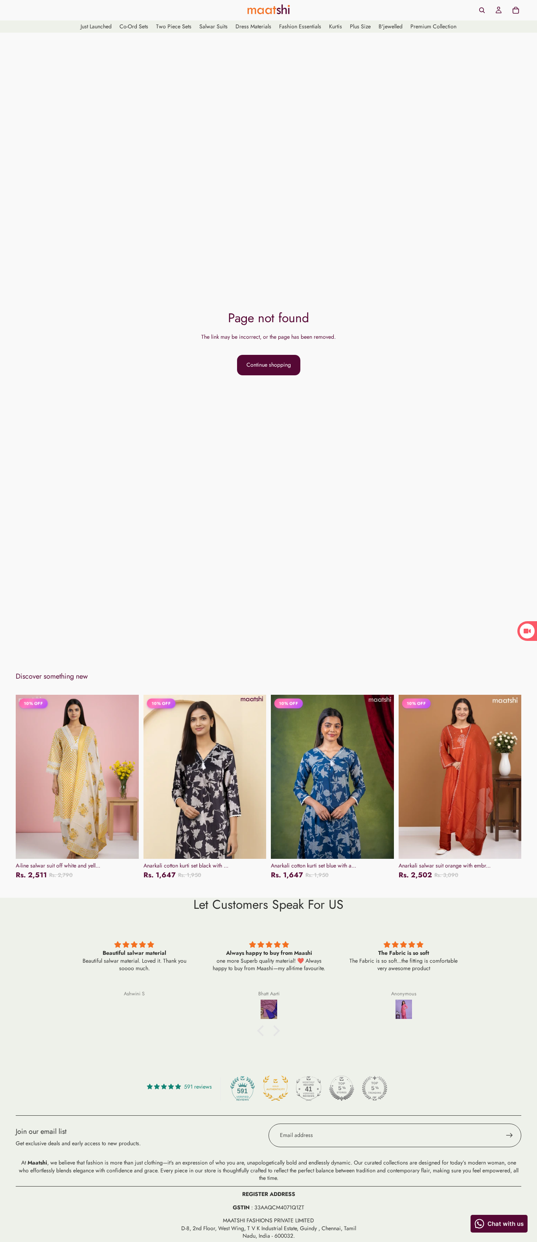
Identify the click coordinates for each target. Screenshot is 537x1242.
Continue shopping (268, 365)
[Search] (482, 10)
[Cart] (515, 10)
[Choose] (127, 847)
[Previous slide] (27, 776)
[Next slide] (127, 776)
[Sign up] (509, 1135)
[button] (262, 1030)
